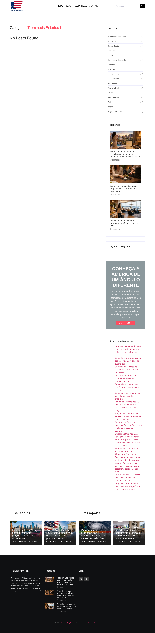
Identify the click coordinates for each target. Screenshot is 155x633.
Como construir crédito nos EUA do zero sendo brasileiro (127, 396)
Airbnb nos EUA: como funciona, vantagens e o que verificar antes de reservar (128, 457)
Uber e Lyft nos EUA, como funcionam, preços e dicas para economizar (127, 477)
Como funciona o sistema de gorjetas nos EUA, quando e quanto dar (124, 188)
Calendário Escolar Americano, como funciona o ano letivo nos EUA (128, 448)
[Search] (142, 6)
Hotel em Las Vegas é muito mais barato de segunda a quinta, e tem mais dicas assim (125, 154)
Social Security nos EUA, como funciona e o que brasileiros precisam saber (59, 534)
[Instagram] (81, 579)
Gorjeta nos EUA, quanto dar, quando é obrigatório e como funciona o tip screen (127, 486)
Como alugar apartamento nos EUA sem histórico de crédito (127, 387)
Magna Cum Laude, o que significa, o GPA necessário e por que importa (128, 416)
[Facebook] (86, 579)
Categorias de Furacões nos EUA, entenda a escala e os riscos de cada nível (94, 534)
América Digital (66, 623)
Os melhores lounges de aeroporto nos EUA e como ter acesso (124, 223)
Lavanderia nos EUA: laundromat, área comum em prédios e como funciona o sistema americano (127, 533)
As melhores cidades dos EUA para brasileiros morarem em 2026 (126, 378)
